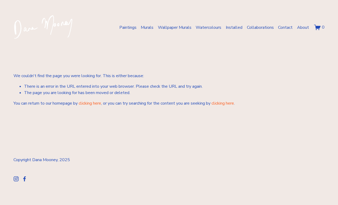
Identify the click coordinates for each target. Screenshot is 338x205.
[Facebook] (24, 178)
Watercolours (208, 27)
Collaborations (260, 27)
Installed (234, 27)
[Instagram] (16, 178)
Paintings (128, 27)
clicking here (90, 103)
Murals (147, 27)
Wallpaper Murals (174, 27)
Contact (285, 27)
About (303, 27)
